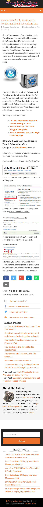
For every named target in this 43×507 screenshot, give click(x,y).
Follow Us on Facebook (19, 306)
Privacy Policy (30, 504)
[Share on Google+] (21, 278)
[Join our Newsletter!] (5, 301)
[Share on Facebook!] (6, 278)
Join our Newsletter (18, 301)
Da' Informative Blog (14, 501)
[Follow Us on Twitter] (5, 311)
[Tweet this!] (13, 278)
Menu (3, 10)
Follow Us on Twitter (18, 312)
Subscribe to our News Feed (21, 317)
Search (22, 441)
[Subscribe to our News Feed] (5, 317)
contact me (28, 398)
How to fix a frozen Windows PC (18, 361)
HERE (31, 412)
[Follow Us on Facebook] (5, 306)
